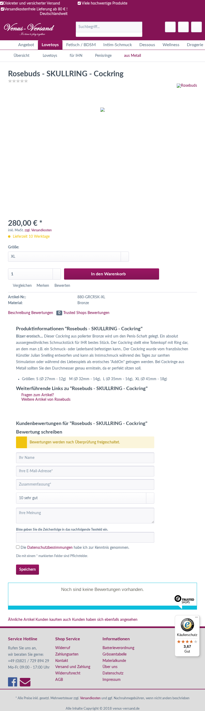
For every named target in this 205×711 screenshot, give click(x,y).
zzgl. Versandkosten (38, 230)
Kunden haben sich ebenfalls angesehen (104, 620)
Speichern (27, 569)
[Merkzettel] (170, 27)
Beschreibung (19, 313)
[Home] (8, 45)
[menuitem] (109, 29)
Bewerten (61, 286)
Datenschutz (112, 673)
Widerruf (62, 648)
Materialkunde (114, 661)
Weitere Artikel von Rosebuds (45, 400)
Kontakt (61, 661)
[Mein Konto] (183, 27)
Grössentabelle (114, 654)
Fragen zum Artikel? (37, 395)
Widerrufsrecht (67, 673)
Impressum (111, 680)
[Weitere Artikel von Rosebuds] (187, 93)
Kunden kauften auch (53, 620)
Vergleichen (22, 286)
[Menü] (196, 618)
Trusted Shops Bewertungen (86, 313)
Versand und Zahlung (72, 667)
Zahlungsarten (66, 654)
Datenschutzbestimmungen (50, 548)
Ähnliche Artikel (21, 620)
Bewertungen (45, 313)
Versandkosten (90, 698)
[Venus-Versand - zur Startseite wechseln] (28, 30)
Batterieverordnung (118, 648)
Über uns (109, 667)
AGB (59, 680)
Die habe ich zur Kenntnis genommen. (75, 548)
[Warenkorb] (196, 27)
